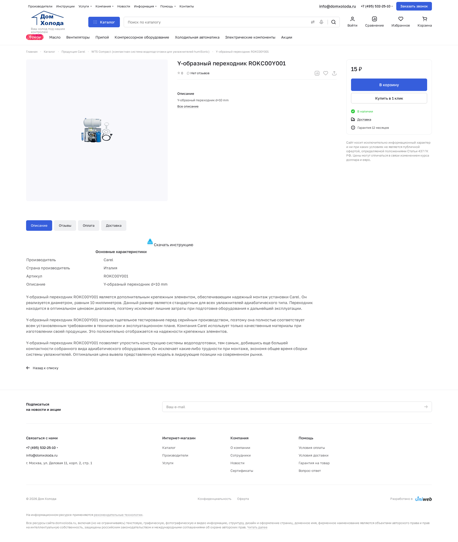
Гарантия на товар (314, 463)
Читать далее (257, 527)
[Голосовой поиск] (322, 22)
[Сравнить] (317, 73)
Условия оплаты (312, 448)
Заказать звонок (414, 6)
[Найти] (334, 22)
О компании (240, 448)
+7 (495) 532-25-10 (376, 6)
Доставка (114, 225)
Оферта (243, 499)
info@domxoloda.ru (337, 6)
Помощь (306, 438)
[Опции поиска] (312, 22)
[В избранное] (325, 73)
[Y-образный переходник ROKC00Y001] (97, 130)
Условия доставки (314, 455)
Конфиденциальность (214, 499)
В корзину (389, 84)
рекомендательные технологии (118, 515)
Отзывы (65, 225)
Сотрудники (240, 455)
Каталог (168, 448)
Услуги (167, 463)
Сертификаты (241, 471)
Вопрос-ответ (310, 471)
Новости (237, 463)
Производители (175, 455)
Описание (39, 225)
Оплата (89, 225)
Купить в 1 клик (389, 98)
